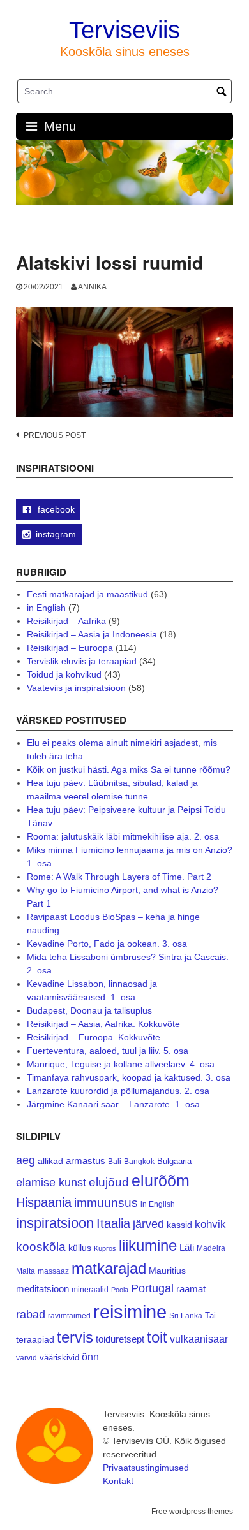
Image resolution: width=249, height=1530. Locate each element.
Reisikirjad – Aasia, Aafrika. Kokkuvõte (103, 1024)
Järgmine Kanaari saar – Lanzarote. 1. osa (113, 1104)
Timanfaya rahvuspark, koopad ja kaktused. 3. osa (128, 1077)
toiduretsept (120, 1339)
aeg (25, 1160)
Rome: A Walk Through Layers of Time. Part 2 (119, 876)
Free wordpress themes (192, 1511)
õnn (90, 1356)
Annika (92, 286)
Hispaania (44, 1202)
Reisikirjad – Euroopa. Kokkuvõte (93, 1037)
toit (157, 1337)
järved (148, 1224)
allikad (50, 1161)
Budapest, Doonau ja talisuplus (89, 1010)
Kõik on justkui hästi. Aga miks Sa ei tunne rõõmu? (128, 769)
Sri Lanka (185, 1315)
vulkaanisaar (199, 1338)
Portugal (152, 1288)
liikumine (148, 1245)
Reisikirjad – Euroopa (70, 648)
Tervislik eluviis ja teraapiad (82, 661)
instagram (56, 534)
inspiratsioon (55, 1223)
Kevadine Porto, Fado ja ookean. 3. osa (107, 943)
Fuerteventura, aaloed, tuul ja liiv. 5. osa (107, 1051)
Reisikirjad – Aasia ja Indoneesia (92, 634)
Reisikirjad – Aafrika (66, 621)
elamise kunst (51, 1182)
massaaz (53, 1271)
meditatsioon (42, 1289)
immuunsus (106, 1202)
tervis (75, 1337)
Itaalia (113, 1223)
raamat (191, 1289)
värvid (26, 1357)
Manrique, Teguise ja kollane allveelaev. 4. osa (121, 1064)
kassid (179, 1225)
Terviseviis (124, 30)
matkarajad (109, 1268)
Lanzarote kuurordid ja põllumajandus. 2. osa (118, 1091)
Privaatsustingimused (146, 1467)
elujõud (109, 1182)
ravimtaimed (69, 1315)
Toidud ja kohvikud (64, 674)
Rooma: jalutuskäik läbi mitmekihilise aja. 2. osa (123, 836)
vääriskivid (59, 1357)
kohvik (210, 1224)
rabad (30, 1314)
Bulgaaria (174, 1161)
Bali (114, 1161)
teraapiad (35, 1339)
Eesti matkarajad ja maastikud (87, 594)
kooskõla (41, 1246)
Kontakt (118, 1481)
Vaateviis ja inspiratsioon (76, 688)
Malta (25, 1271)
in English (46, 607)
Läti (186, 1247)
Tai (210, 1315)
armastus (85, 1160)
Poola (119, 1289)
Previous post (55, 435)
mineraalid (90, 1289)
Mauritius (167, 1271)
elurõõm (161, 1181)
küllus (79, 1248)
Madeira (211, 1248)
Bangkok (139, 1161)
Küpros (105, 1248)
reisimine (130, 1311)
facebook (55, 509)
